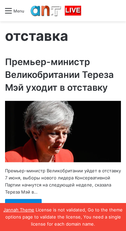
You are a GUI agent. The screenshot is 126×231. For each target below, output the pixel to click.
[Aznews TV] (56, 11)
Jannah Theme (18, 209)
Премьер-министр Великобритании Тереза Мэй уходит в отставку (59, 74)
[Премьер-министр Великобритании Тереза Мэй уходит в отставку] (63, 132)
